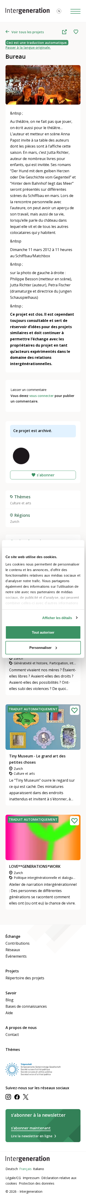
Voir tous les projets (27, 32)
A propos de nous (21, 1027)
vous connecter (41, 395)
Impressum (31, 1178)
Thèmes (13, 1049)
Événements (16, 956)
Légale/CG (13, 1178)
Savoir (11, 992)
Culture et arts (20, 503)
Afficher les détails (57, 618)
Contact (12, 1034)
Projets (12, 971)
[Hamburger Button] (75, 11)
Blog (10, 999)
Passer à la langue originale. (28, 47)
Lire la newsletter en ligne (31, 1136)
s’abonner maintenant (31, 1128)
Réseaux (13, 949)
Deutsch (12, 1169)
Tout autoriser (43, 632)
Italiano (38, 1169)
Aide (9, 1012)
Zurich (14, 521)
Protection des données (36, 1183)
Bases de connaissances (26, 1006)
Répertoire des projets (25, 977)
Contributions (18, 943)
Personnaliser (40, 647)
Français (25, 1169)
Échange (13, 936)
